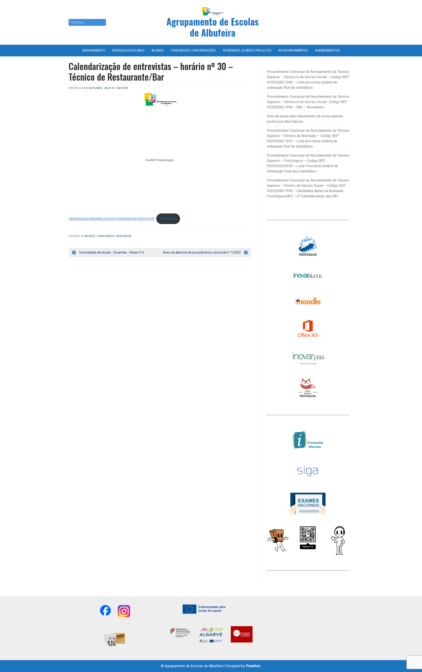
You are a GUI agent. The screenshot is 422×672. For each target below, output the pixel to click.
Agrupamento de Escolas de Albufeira (212, 27)
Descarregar (168, 218)
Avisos (90, 236)
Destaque (123, 236)
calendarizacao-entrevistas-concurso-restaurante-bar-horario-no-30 (111, 218)
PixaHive (253, 666)
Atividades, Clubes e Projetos (247, 50)
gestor (122, 88)
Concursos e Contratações (193, 50)
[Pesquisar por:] (87, 22)
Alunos (158, 50)
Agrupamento (93, 50)
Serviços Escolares (128, 50)
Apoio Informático (293, 50)
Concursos (106, 236)
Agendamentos (327, 50)
